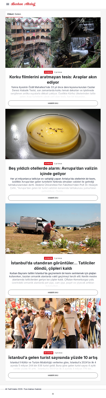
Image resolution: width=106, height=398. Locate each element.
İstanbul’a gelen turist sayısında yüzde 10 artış (53, 357)
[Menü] (7, 4)
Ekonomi (48, 353)
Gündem (48, 72)
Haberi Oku (53, 103)
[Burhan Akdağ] (23, 4)
